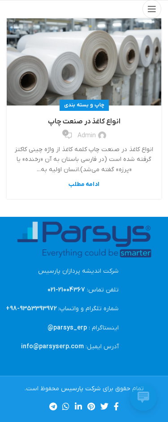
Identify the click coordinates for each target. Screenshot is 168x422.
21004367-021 (66, 290)
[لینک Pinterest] (91, 406)
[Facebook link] (116, 406)
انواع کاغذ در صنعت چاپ (84, 121)
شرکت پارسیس (81, 388)
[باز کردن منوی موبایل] (152, 9)
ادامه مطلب (84, 184)
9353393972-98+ (31, 308)
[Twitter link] (104, 406)
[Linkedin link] (78, 406)
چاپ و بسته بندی (84, 105)
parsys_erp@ (67, 328)
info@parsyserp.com (52, 346)
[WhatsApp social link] (66, 406)
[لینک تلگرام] (53, 406)
